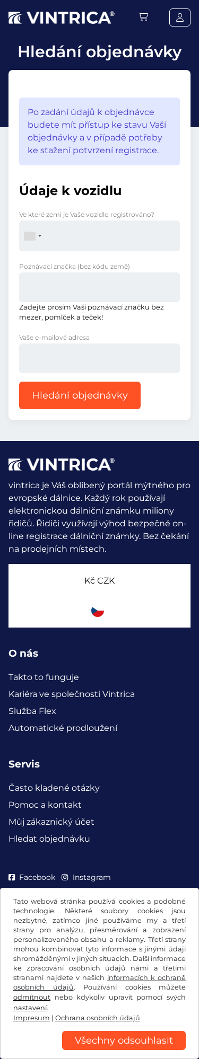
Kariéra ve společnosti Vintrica (71, 694)
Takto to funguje (43, 677)
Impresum (31, 1018)
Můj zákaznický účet (51, 822)
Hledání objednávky (80, 395)
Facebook (37, 877)
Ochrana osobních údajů (97, 1018)
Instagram (91, 877)
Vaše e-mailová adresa (54, 337)
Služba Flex (32, 711)
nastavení (30, 1008)
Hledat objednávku (49, 839)
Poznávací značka (74, 266)
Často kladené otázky (54, 788)
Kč (99, 581)
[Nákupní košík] (143, 17)
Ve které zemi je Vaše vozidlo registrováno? (86, 214)
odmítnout (31, 997)
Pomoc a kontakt (45, 805)
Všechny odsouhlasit (124, 1040)
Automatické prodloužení (62, 728)
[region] (99, 1051)
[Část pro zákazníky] (180, 17)
